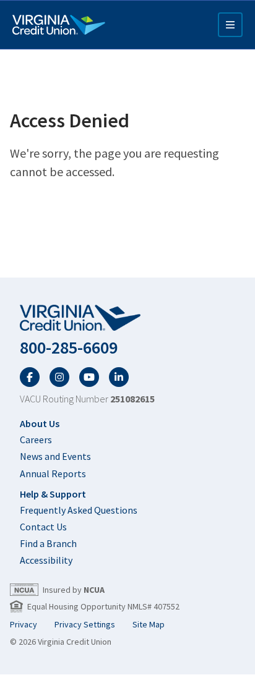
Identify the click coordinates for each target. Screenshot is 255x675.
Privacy (23, 624)
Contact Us (43, 526)
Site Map (148, 624)
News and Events (55, 456)
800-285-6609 (69, 348)
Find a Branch (48, 543)
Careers (36, 439)
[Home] (58, 25)
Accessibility (46, 560)
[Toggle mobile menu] (230, 24)
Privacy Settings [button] (84, 624)
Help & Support (53, 494)
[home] (127, 318)
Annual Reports (53, 473)
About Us (39, 423)
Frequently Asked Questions (78, 510)
